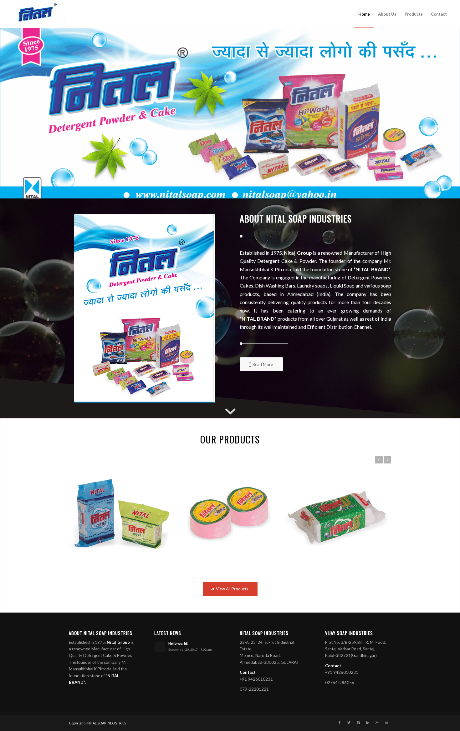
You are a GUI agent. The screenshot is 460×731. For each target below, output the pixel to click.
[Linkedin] (367, 723)
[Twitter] (349, 723)
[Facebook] (339, 723)
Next (387, 459)
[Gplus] (377, 723)
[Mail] (386, 723)
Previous (379, 459)
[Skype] (358, 723)
